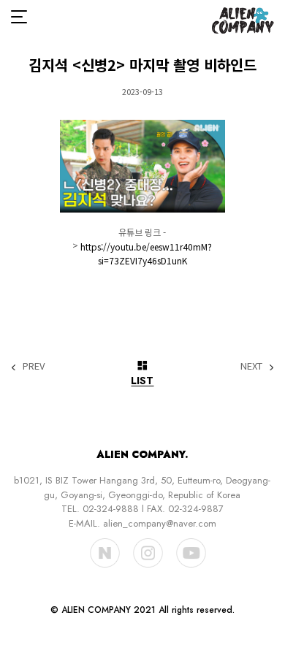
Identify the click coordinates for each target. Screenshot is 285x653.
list (142, 379)
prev (34, 365)
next (251, 365)
